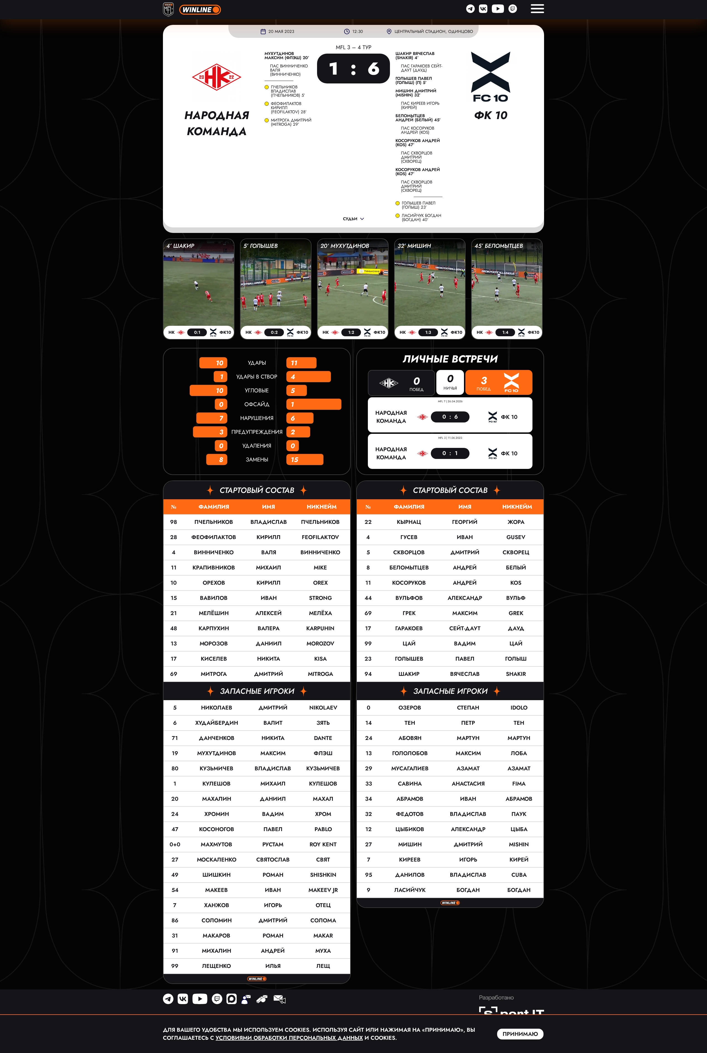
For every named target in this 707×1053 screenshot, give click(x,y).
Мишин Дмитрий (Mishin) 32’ (415, 93)
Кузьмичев (216, 769)
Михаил (268, 568)
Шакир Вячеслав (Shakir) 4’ (414, 56)
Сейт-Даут (465, 628)
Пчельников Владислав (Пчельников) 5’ (288, 91)
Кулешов (216, 784)
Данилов (410, 875)
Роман (273, 875)
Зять (323, 723)
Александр (465, 598)
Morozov (320, 644)
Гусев (409, 537)
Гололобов (410, 753)
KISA (320, 659)
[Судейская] (261, 1000)
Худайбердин (216, 723)
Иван (269, 598)
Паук (518, 814)
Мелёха (320, 613)
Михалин (216, 951)
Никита (268, 659)
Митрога (214, 674)
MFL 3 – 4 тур (353, 47)
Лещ (323, 966)
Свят (323, 860)
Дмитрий (268, 674)
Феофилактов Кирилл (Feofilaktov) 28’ (289, 108)
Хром (323, 814)
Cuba (519, 875)
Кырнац (409, 522)
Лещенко (216, 966)
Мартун (468, 738)
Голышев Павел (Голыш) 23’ (419, 205)
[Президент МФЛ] (246, 1000)
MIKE (320, 568)
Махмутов (216, 845)
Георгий (465, 522)
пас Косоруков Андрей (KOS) (417, 130)
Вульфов (409, 598)
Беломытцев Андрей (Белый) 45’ (418, 118)
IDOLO (519, 708)
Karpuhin (320, 628)
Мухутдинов (216, 753)
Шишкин (216, 875)
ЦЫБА (519, 829)
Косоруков (409, 583)
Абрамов (410, 799)
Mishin (519, 845)
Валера (268, 628)
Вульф (516, 598)
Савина (410, 784)
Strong (320, 598)
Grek (516, 613)
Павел (273, 829)
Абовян (410, 738)
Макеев (216, 890)
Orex (320, 583)
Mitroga (320, 674)
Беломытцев (409, 568)
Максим (273, 753)
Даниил (269, 644)
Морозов (214, 644)
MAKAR (323, 936)
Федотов (410, 814)
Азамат (468, 769)
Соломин (217, 921)
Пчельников (213, 522)
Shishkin (323, 875)
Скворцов (409, 552)
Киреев (410, 860)
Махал (323, 799)
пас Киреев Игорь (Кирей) (420, 105)
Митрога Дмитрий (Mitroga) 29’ (291, 122)
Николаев (216, 708)
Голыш (516, 659)
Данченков (216, 738)
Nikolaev (323, 708)
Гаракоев (409, 628)
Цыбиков (409, 829)
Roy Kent (323, 845)
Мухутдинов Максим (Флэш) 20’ (287, 56)
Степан (468, 708)
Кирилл (269, 537)
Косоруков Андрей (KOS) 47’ (417, 143)
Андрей (273, 951)
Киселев (214, 659)
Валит (273, 723)
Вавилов (214, 598)
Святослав (273, 860)
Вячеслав (465, 674)
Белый (516, 568)
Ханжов (216, 905)
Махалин (216, 799)
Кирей (519, 860)
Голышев (409, 659)
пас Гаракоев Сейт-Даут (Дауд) (421, 68)
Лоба (519, 753)
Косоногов (216, 829)
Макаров (216, 936)
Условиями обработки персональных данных (289, 1038)
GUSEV (515, 537)
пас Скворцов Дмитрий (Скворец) (416, 157)
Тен (410, 723)
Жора (516, 522)
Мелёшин (214, 613)
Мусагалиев (410, 769)
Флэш (323, 753)
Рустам (272, 845)
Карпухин (214, 628)
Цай (409, 644)
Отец (323, 905)
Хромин (216, 814)
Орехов (214, 583)
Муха (323, 951)
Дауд (516, 628)
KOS (515, 583)
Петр (468, 723)
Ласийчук (410, 890)
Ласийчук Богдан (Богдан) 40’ (421, 218)
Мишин (410, 845)
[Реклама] (279, 1000)
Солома (323, 921)
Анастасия (468, 784)
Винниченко (214, 552)
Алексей (268, 613)
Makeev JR (323, 890)
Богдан (468, 890)
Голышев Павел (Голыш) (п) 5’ (413, 81)
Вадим (273, 814)
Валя (268, 552)
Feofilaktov (320, 537)
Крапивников (213, 568)
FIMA (519, 784)
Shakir (516, 674)
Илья (273, 966)
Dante (323, 738)
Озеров (410, 708)
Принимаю (520, 1034)
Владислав (268, 522)
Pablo (323, 829)
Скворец (516, 552)
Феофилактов (213, 537)
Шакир (409, 674)
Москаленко (216, 860)
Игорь (273, 905)
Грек (409, 613)
